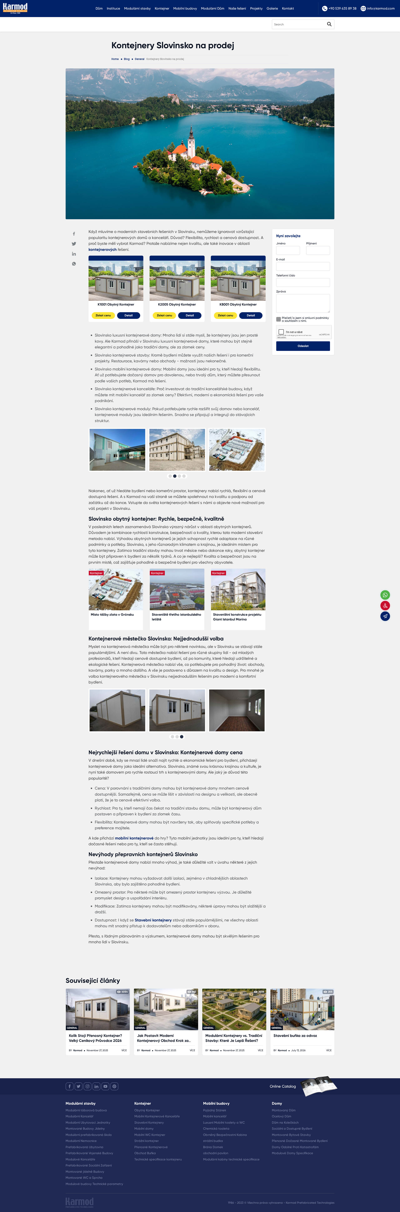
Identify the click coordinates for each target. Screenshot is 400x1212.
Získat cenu (103, 315)
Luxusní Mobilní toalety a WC (224, 1122)
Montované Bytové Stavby (291, 1135)
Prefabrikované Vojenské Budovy (89, 1153)
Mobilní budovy (185, 8)
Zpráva (281, 291)
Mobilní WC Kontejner (149, 1135)
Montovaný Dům (284, 1110)
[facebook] (70, 1086)
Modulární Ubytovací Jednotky (88, 1122)
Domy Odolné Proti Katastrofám (295, 1147)
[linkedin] (96, 1086)
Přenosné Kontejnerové (151, 1147)
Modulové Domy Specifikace (292, 1153)
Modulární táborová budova (86, 1110)
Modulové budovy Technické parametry (94, 1184)
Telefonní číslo (285, 275)
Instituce (113, 8)
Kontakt (288, 8)
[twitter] (78, 1086)
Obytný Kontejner (147, 1110)
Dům (99, 8)
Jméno (280, 243)
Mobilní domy (144, 1128)
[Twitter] (74, 244)
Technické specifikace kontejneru (158, 1159)
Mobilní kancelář (214, 1116)
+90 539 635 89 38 (342, 8)
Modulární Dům (212, 8)
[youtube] (105, 1086)
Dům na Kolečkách (285, 1122)
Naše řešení (237, 8)
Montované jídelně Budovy (85, 1172)
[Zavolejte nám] (385, 605)
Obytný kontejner (116, 258)
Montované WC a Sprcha (84, 1178)
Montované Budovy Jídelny (85, 1128)
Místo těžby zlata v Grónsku (112, 615)
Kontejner (162, 8)
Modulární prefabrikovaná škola (89, 1135)
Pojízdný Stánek (214, 1110)
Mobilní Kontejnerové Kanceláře (157, 1116)
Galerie (272, 8)
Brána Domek (213, 1147)
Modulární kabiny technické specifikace (231, 1159)
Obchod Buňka (145, 1153)
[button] (170, 476)
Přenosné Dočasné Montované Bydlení (300, 1141)
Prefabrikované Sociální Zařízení (89, 1165)
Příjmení (311, 243)
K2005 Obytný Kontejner (177, 304)
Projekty (256, 8)
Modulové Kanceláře (80, 1159)
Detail (128, 315)
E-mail (280, 259)
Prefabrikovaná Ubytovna (84, 1147)
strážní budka (213, 1141)
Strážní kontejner (146, 1141)
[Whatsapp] (74, 264)
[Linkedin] (74, 254)
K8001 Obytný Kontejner (238, 304)
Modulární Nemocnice (81, 1141)
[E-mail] (385, 616)
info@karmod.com (381, 8)
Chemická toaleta (216, 1128)
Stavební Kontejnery (149, 1122)
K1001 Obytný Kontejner (116, 304)
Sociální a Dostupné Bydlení (292, 1128)
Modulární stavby (137, 8)
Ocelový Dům (281, 1116)
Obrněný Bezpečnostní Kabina (225, 1135)
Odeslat (303, 346)
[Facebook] (74, 234)
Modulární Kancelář (79, 1116)
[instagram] (87, 1086)
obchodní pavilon (215, 1153)
